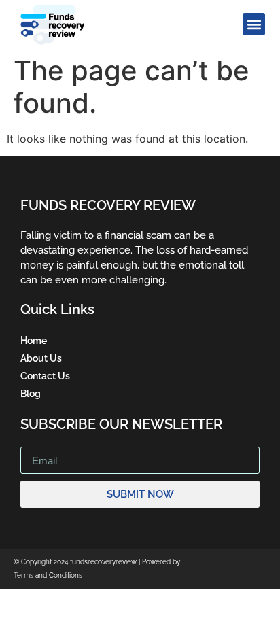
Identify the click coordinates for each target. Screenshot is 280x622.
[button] (254, 24)
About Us (41, 358)
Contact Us (45, 375)
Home (33, 340)
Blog (30, 393)
